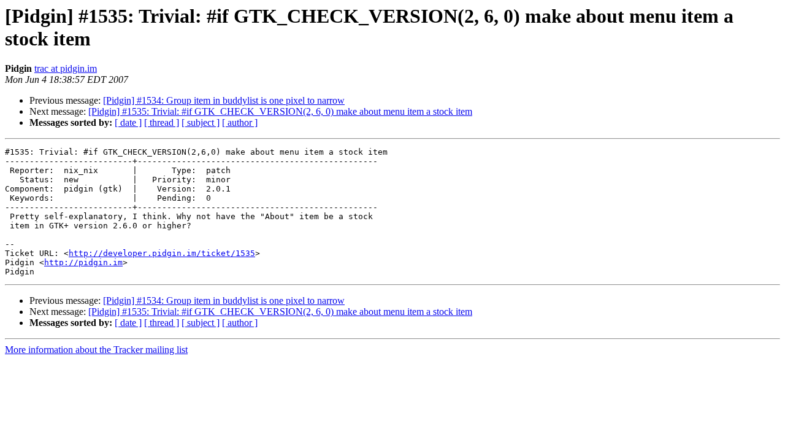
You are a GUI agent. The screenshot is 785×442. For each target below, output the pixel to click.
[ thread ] (161, 122)
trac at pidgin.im (65, 68)
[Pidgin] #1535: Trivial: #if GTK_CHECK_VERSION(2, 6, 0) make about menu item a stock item (280, 111)
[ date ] (128, 122)
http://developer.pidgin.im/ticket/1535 (162, 253)
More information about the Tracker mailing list (96, 349)
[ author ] (240, 122)
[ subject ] (201, 122)
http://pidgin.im (83, 262)
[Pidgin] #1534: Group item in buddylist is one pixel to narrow (224, 100)
